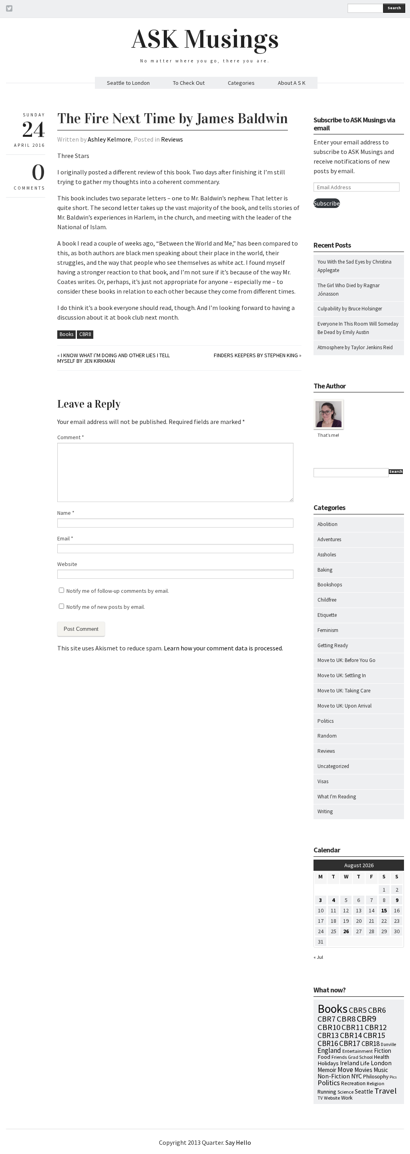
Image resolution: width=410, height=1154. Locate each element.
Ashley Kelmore (109, 139)
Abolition (328, 524)
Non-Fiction (334, 1076)
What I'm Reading (337, 796)
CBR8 (85, 334)
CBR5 (358, 1010)
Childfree (327, 599)
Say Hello (238, 1142)
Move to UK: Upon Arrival (345, 705)
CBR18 (371, 1043)
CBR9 (366, 1018)
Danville (388, 1044)
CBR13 (328, 1035)
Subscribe (327, 203)
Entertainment (357, 1051)
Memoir (327, 1070)
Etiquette (327, 615)
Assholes (327, 554)
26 (346, 931)
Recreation (353, 1083)
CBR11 (353, 1027)
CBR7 (327, 1019)
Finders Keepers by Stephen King (256, 355)
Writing (325, 811)
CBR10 (329, 1027)
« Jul (318, 957)
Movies (363, 1070)
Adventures (329, 539)
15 (384, 910)
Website (67, 564)
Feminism (328, 630)
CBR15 (374, 1035)
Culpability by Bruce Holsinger (350, 308)
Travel (385, 1091)
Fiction (382, 1050)
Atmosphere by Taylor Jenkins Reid (355, 347)
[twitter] (9, 9)
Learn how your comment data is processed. (223, 648)
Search (394, 7)
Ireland (349, 1063)
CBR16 (328, 1043)
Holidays (328, 1063)
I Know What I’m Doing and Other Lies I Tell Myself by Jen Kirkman (113, 358)
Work (346, 1097)
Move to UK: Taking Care (344, 690)
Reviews (172, 139)
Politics (326, 721)
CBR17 (349, 1043)
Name (65, 512)
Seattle (364, 1091)
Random (327, 735)
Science (346, 1091)
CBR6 (377, 1010)
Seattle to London (128, 83)
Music (381, 1070)
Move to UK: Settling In (342, 675)
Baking (325, 569)
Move (345, 1069)
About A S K (291, 83)
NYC (356, 1076)
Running (327, 1091)
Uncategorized (333, 766)
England (329, 1050)
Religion (375, 1083)
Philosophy (375, 1076)
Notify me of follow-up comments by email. (117, 590)
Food (324, 1056)
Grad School (360, 1057)
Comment (70, 437)
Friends (339, 1057)
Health (381, 1056)
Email (65, 538)
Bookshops (330, 584)
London (381, 1063)
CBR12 (376, 1027)
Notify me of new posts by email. (105, 606)
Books (66, 334)
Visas (323, 781)
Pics (393, 1077)
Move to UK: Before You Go (347, 660)
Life (365, 1063)
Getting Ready (333, 645)
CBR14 (351, 1035)
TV (320, 1098)
